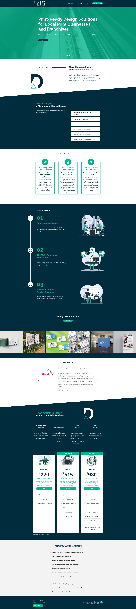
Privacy (88, 603)
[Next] (97, 381)
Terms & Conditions (95, 603)
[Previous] (38, 381)
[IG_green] (101, 602)
